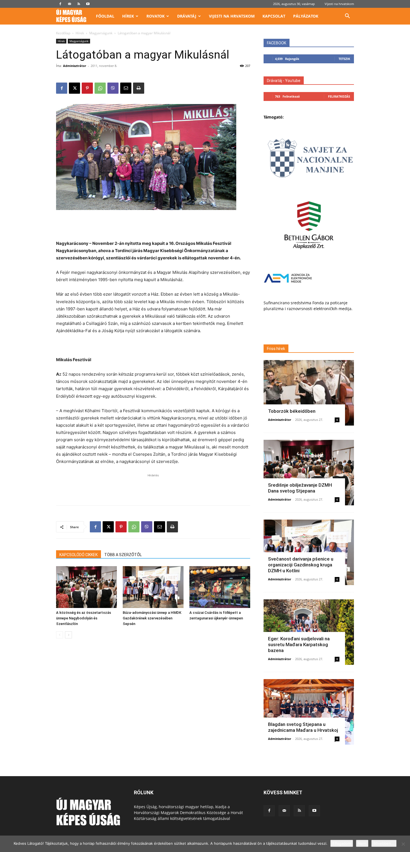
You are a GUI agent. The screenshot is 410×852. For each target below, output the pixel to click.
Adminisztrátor (74, 66)
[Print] (138, 88)
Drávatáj (186, 16)
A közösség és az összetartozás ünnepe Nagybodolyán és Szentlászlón (83, 618)
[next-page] (68, 634)
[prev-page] (59, 634)
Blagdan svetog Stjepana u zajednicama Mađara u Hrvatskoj (303, 727)
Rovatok (155, 16)
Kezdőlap (63, 33)
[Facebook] (60, 4)
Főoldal (105, 16)
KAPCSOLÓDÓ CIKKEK (78, 554)
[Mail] (69, 4)
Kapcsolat (273, 16)
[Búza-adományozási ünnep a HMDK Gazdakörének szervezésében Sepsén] (153, 587)
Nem (362, 843)
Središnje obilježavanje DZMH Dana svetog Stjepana (300, 488)
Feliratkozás (339, 96)
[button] (347, 16)
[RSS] (78, 4)
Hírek (128, 16)
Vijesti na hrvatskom (339, 4)
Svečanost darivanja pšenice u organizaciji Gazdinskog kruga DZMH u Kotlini (300, 564)
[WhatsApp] (100, 88)
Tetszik (344, 59)
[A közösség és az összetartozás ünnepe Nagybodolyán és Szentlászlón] (86, 587)
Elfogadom (341, 843)
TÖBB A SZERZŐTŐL (123, 554)
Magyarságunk (100, 33)
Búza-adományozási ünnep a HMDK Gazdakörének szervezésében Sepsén (152, 618)
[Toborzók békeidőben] (309, 393)
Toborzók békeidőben (291, 411)
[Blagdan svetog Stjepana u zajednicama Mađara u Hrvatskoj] (309, 712)
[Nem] (403, 844)
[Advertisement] (153, 225)
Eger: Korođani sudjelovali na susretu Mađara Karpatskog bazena (299, 644)
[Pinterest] (87, 88)
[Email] (125, 88)
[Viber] (113, 88)
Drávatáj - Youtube (283, 80)
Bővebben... (383, 843)
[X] (74, 88)
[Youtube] (88, 4)
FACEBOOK (276, 43)
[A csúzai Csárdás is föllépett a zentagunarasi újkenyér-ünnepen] (219, 587)
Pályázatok (305, 16)
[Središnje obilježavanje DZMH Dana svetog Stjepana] (309, 472)
